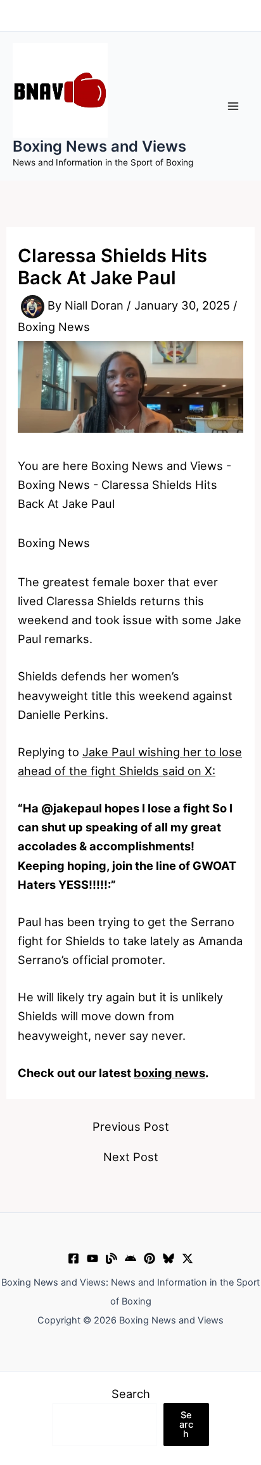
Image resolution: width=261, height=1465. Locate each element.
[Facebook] (73, 1258)
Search (130, 1394)
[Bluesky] (168, 1258)
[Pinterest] (149, 1258)
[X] (187, 1258)
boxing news (169, 1073)
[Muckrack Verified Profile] (111, 1258)
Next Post (130, 1156)
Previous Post (130, 1126)
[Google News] (130, 1258)
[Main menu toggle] (233, 106)
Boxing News (54, 327)
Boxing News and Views (99, 146)
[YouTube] (92, 1258)
